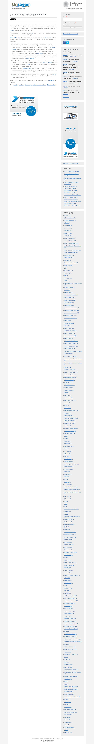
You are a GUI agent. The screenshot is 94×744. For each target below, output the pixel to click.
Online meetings (51, 85)
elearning (67, 413)
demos (66, 392)
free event (67, 456)
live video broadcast (70, 534)
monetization (68, 583)
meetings (21, 85)
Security (67, 719)
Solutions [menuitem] (38, 738)
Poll (66, 657)
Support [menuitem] (47, 738)
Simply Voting (68, 722)
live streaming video (70, 532)
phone (66, 644)
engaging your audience (71, 428)
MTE (66, 585)
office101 (67, 593)
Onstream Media (70, 618)
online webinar (69, 613)
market (66, 557)
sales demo (68, 707)
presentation (39, 53)
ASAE (67, 223)
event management (70, 431)
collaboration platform (71, 295)
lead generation (69, 519)
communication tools (70, 318)
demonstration (68, 387)
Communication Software (71, 313)
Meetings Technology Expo (72, 575)
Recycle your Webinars (71, 686)
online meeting (30, 58)
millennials (68, 580)
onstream (67, 616)
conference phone (69, 333)
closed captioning (69, 287)
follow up (67, 454)
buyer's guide (68, 265)
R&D (66, 684)
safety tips (67, 702)
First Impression (69, 446)
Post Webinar (68, 664)
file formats (68, 443)
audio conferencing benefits (72, 243)
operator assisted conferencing (73, 641)
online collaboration (70, 598)
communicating (69, 302)
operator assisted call (70, 634)
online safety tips (69, 608)
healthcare (67, 474)
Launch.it (67, 511)
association (68, 228)
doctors (67, 403)
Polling (67, 659)
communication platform (71, 310)
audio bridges (68, 235)
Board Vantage (69, 257)
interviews (67, 499)
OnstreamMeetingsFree (71, 629)
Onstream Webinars (70, 626)
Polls (66, 662)
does (66, 405)
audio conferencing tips (71, 252)
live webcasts (68, 547)
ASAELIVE (68, 225)
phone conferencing (70, 649)
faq (66, 436)
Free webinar (68, 461)
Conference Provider (70, 336)
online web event (69, 611)
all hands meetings (70, 218)
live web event (68, 539)
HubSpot (67, 482)
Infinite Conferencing (70, 487)
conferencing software (71, 346)
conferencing (68, 338)
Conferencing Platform (71, 341)
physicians (67, 652)
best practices (69, 255)
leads (66, 527)
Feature (67, 438)
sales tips (67, 717)
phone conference (69, 646)
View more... (66, 97)
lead (66, 514)
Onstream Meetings (15, 37)
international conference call (72, 489)
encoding (67, 426)
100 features (48, 37)
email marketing (69, 415)
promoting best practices (71, 676)
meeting (12, 30)
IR (65, 504)
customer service (69, 380)
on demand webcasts (70, 595)
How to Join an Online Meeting (72, 205)
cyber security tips (69, 385)
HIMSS (67, 476)
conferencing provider (71, 343)
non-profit (67, 590)
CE (66, 275)
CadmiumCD (68, 270)
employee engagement (71, 418)
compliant (67, 325)
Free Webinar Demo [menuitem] (58, 738)
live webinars (68, 555)
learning (67, 529)
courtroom (67, 367)
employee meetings (70, 423)
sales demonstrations (70, 712)
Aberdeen (67, 215)
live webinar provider (70, 552)
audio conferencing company (72, 250)
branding (28, 64)
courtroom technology (70, 369)
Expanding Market (69, 433)
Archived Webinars (70, 220)
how (66, 479)
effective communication (71, 410)
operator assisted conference (72, 639)
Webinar (65, 55)
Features (67, 441)
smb (66, 730)
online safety (68, 606)
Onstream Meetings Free (71, 623)
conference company (70, 330)
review (66, 699)
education (67, 408)
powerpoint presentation (71, 669)
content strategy (69, 353)
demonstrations (69, 390)
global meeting (69, 466)
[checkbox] (72, 25)
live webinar (68, 550)
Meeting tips (28, 85)
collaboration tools (70, 300)
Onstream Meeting (47, 62)
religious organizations (70, 689)
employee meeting (69, 420)
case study (67, 273)
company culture (69, 323)
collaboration (68, 292)
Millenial (67, 578)
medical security (69, 565)
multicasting (68, 588)
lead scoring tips (69, 524)
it (65, 506)
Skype (66, 725)
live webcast (68, 542)
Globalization (68, 469)
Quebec (67, 681)
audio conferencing (70, 240)
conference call (69, 328)
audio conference (69, 238)
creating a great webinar (71, 372)
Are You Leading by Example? (72, 171)
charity (66, 280)
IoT (66, 501)
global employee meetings (71, 464)
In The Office (68, 484)
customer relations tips (70, 377)
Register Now (72, 56)
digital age (67, 395)
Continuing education (70, 356)
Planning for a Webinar (71, 654)
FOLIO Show (68, 451)
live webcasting (69, 544)
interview (67, 496)
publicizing (68, 679)
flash (66, 448)
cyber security (68, 382)
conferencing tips (69, 348)
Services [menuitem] (33, 738)
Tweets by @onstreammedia (70, 34)
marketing (67, 560)
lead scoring (68, 522)
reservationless (69, 694)
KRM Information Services (71, 509)
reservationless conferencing (72, 697)
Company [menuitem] (43, 738)
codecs (67, 290)
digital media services (70, 400)
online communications (39, 85)
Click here (51, 80)
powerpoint (68, 667)
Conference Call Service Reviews (72, 194)
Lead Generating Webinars (72, 516)
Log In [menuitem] (51, 738)
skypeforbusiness (69, 727)
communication (69, 305)
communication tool (70, 315)
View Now (75, 61)
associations (68, 230)
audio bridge (68, 233)
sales (66, 704)
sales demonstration (70, 709)
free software (68, 459)
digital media (68, 397)
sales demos (68, 714)
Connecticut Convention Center (73, 351)
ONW (66, 631)
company (67, 320)
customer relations (69, 375)
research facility (69, 691)
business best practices (71, 262)
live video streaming (70, 537)
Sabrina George (18, 15)
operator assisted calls (70, 636)
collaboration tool (69, 297)
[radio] (72, 25)
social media (68, 732)
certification (68, 278)
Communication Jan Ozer (71, 308)
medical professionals (70, 562)
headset (67, 471)
